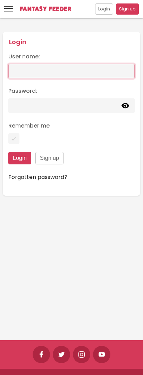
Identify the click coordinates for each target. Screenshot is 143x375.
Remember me (29, 126)
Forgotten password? (37, 177)
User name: (24, 56)
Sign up (127, 9)
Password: (22, 91)
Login (104, 9)
